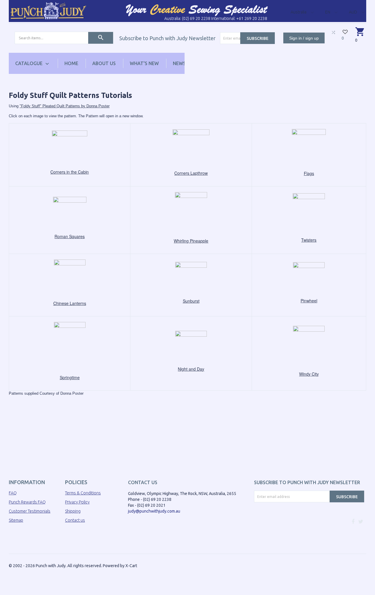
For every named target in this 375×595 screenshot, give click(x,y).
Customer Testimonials (29, 511)
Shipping (73, 511)
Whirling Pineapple (191, 241)
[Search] (100, 38)
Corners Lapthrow (191, 173)
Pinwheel (309, 301)
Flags (309, 173)
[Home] (48, 10)
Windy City (309, 374)
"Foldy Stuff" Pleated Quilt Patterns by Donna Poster (65, 106)
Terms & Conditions (83, 493)
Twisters (308, 240)
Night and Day (191, 369)
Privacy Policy (77, 502)
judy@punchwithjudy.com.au (154, 511)
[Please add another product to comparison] (333, 32)
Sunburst (191, 301)
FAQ (13, 493)
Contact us (75, 520)
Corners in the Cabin (69, 172)
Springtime (70, 377)
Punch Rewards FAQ (27, 502)
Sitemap (16, 520)
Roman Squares (69, 236)
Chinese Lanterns (69, 303)
